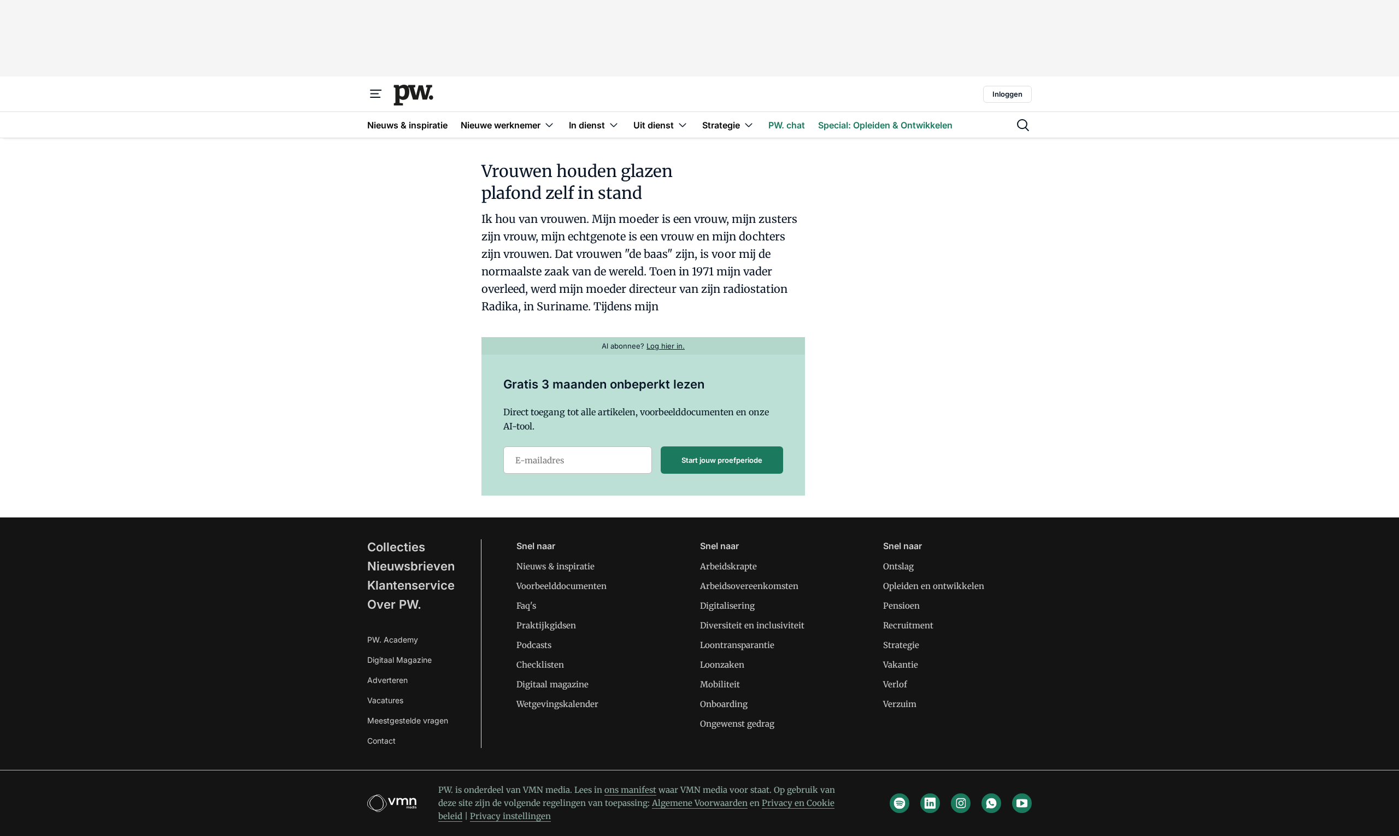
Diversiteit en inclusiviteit (752, 625)
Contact (381, 740)
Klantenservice (411, 585)
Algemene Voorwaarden (700, 803)
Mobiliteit (720, 684)
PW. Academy (392, 639)
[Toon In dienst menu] (613, 125)
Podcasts (533, 645)
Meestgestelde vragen (407, 720)
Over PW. (394, 604)
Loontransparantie (737, 645)
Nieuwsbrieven (411, 566)
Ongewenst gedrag (737, 724)
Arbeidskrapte (728, 566)
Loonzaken (722, 665)
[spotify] (899, 803)
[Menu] (376, 94)
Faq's (526, 605)
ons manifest (630, 790)
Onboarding (724, 704)
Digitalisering (727, 605)
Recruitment (908, 625)
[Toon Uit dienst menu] (682, 125)
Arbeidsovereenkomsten (749, 586)
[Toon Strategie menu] (748, 125)
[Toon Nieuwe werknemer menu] (549, 125)
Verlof (895, 684)
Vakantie (900, 665)
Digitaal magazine (552, 684)
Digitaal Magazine (399, 659)
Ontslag (898, 566)
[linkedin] (930, 803)
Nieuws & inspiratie (555, 566)
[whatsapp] (991, 803)
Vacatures (385, 700)
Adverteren (387, 680)
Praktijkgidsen (546, 625)
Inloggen (1007, 94)
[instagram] (961, 803)
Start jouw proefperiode (721, 460)
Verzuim (899, 704)
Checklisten (540, 665)
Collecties (396, 547)
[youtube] (1022, 803)
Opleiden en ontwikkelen (933, 586)
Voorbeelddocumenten (561, 586)
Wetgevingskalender (557, 704)
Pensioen (901, 605)
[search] (1023, 125)
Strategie (901, 645)
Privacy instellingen (510, 816)
